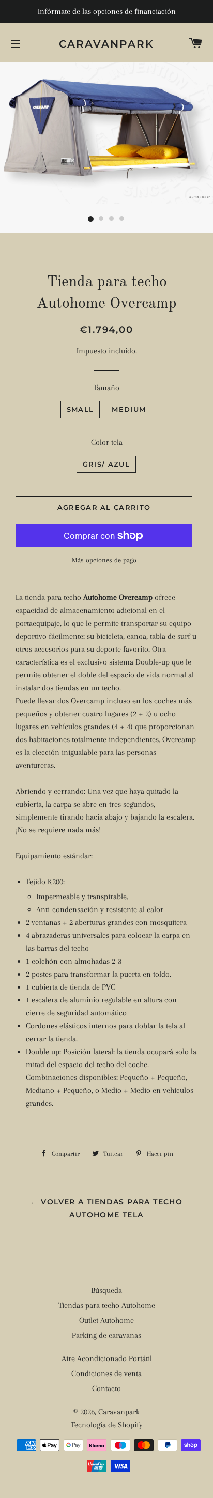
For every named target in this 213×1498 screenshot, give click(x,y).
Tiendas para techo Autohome (106, 1305)
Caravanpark (106, 44)
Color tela (107, 442)
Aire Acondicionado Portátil (107, 1358)
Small (80, 409)
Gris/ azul (106, 464)
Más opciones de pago (104, 560)
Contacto (106, 1388)
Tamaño (106, 387)
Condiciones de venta (106, 1373)
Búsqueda (106, 1290)
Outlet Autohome (106, 1320)
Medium (129, 409)
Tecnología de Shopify (107, 1424)
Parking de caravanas (106, 1335)
